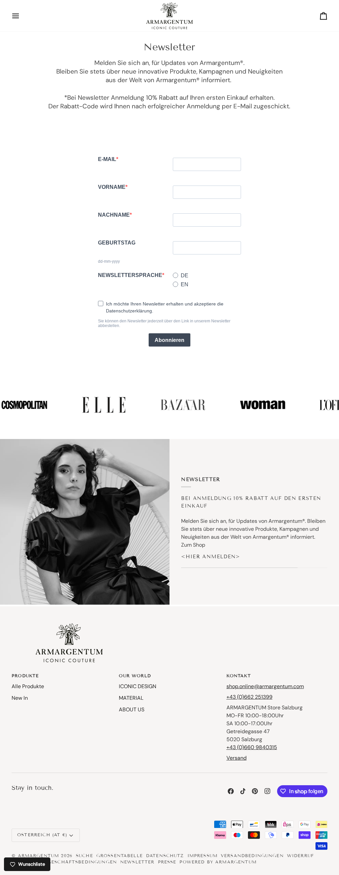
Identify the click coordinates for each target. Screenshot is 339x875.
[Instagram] (267, 791)
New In (20, 697)
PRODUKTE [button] (25, 676)
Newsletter (137, 862)
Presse (167, 862)
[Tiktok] (243, 791)
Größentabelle (119, 855)
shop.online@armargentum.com (265, 686)
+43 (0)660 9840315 (251, 747)
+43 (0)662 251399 (249, 696)
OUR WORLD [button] (135, 676)
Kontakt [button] (238, 676)
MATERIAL (131, 697)
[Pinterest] (255, 791)
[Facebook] (231, 791)
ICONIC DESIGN (137, 686)
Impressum (202, 855)
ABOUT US (131, 709)
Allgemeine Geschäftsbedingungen (64, 862)
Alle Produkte (28, 686)
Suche (84, 855)
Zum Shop (193, 544)
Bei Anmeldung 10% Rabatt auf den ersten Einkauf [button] (251, 502)
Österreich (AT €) (42, 835)
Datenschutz (165, 855)
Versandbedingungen (252, 855)
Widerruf (300, 855)
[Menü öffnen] (21, 15)
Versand (236, 757)
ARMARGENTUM (38, 855)
